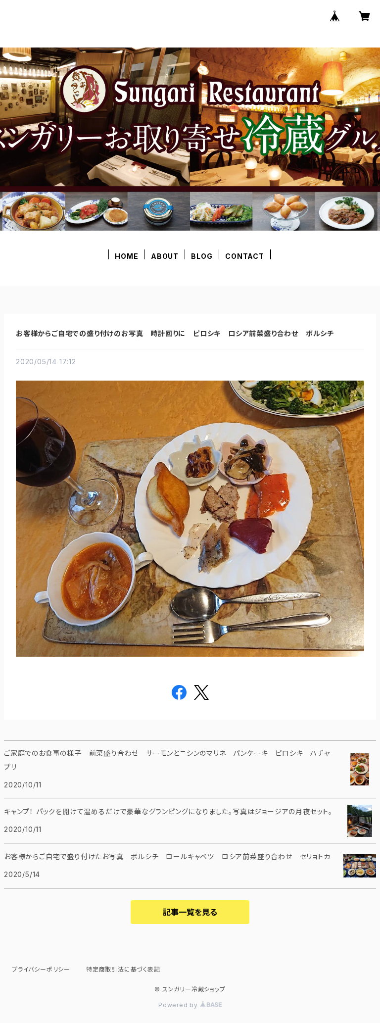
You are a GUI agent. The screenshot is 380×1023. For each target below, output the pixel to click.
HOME (126, 256)
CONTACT (244, 256)
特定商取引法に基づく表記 (123, 969)
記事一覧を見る (190, 912)
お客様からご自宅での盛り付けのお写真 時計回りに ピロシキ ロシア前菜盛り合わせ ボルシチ (175, 333)
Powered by (179, 1005)
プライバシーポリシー (41, 969)
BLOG (201, 256)
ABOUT (165, 256)
